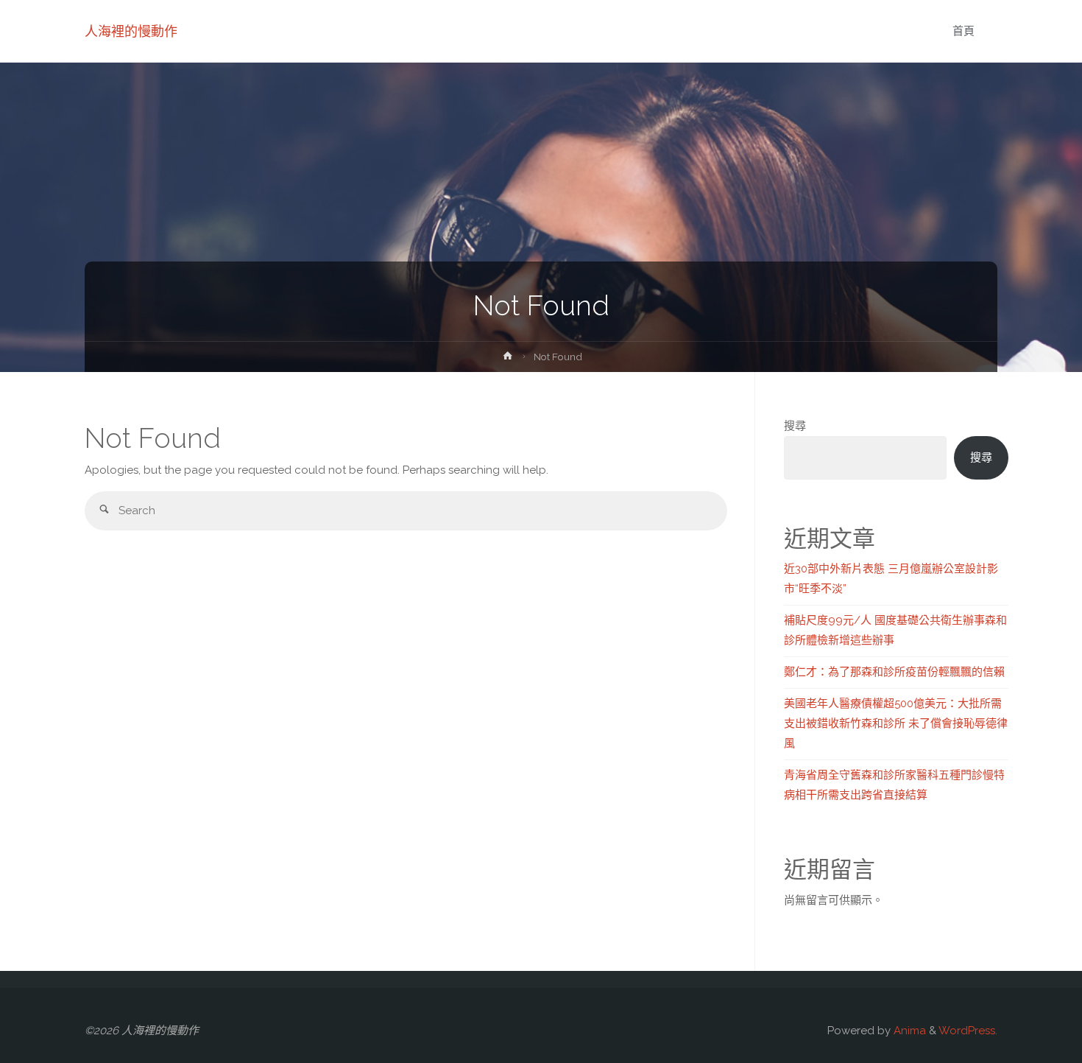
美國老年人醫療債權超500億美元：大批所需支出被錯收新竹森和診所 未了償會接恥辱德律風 (896, 723)
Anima (908, 1030)
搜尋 (795, 425)
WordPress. (967, 1030)
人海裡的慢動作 (131, 31)
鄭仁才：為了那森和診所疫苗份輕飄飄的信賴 (894, 671)
